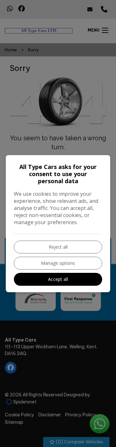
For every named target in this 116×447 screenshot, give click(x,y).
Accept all (58, 279)
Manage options (58, 263)
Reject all (58, 247)
